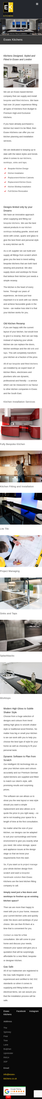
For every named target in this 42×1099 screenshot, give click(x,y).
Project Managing (10, 571)
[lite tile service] (21, 494)
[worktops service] (21, 663)
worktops (8, 162)
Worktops (5, 698)
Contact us (9, 935)
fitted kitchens (22, 100)
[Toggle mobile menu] (37, 4)
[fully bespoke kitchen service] (21, 409)
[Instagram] (8, 1096)
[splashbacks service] (21, 621)
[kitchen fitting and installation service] (21, 451)
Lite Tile (4, 528)
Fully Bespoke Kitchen (12, 444)
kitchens (27, 158)
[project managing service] (21, 536)
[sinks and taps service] (21, 578)
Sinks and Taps (8, 613)
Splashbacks (7, 655)
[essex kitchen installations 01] (21, 65)
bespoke (7, 100)
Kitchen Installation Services (19, 401)
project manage (30, 864)
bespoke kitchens (12, 223)
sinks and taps (19, 162)
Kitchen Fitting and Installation (17, 486)
